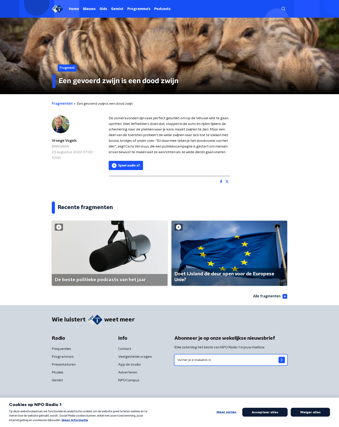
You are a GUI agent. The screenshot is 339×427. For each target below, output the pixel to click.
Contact (124, 349)
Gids (103, 9)
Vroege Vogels (64, 141)
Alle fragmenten (267, 296)
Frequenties (61, 349)
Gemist (117, 9)
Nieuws (89, 9)
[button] (283, 9)
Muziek (57, 372)
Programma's (138, 9)
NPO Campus (128, 380)
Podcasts (162, 9)
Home (74, 9)
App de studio (129, 364)
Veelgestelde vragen (135, 357)
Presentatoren (64, 364)
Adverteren (127, 372)
